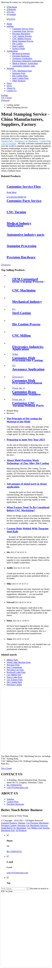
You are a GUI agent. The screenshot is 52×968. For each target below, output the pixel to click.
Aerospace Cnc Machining (26, 141)
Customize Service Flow (23, 29)
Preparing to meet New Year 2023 (26, 439)
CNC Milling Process (21, 38)
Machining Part (8, 830)
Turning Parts (7, 141)
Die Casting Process (26, 324)
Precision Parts (13, 665)
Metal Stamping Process (22, 41)
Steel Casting (18, 46)
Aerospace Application (22, 58)
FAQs (9, 86)
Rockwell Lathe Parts (16, 672)
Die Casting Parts (19, 76)
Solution (10, 799)
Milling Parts (12, 660)
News (9, 83)
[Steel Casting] (14, 309)
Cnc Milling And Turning (38, 828)
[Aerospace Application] (14, 365)
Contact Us (12, 90)
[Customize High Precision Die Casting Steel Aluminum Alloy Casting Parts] (15, 354)
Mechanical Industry (21, 53)
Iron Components (14, 667)
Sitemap (21, 823)
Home (9, 24)
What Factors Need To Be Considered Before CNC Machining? (28, 509)
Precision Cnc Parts (15, 670)
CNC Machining (23, 290)
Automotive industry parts (23, 66)
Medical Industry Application (25, 63)
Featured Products (9, 823)
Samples (10, 68)
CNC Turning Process (22, 36)
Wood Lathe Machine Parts (19, 662)
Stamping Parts (18, 73)
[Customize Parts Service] (16, 197)
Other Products (18, 81)
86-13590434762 (14, 851)
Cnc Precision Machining (37, 823)
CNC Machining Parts (22, 71)
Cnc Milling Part (14, 675)
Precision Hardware (21, 56)
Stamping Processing (21, 246)
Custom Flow (13, 801)
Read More (12, 192)
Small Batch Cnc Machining (13, 828)
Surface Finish (18, 48)
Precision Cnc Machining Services (32, 825)
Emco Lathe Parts (14, 677)
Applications (12, 51)
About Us (11, 88)
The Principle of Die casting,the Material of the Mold (24, 420)
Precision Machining (21, 33)
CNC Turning (16, 212)
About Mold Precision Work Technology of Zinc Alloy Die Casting (28, 462)
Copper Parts (45, 141)
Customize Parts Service (22, 31)
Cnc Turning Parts (15, 680)
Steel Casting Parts (20, 78)
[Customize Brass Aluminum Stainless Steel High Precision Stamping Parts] (18, 388)
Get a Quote (6, 768)
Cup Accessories (9, 143)
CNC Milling (21, 335)
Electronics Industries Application (27, 61)
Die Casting (17, 43)
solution (10, 26)
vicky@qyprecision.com (17, 873)
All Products (21, 830)
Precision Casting (14, 684)
